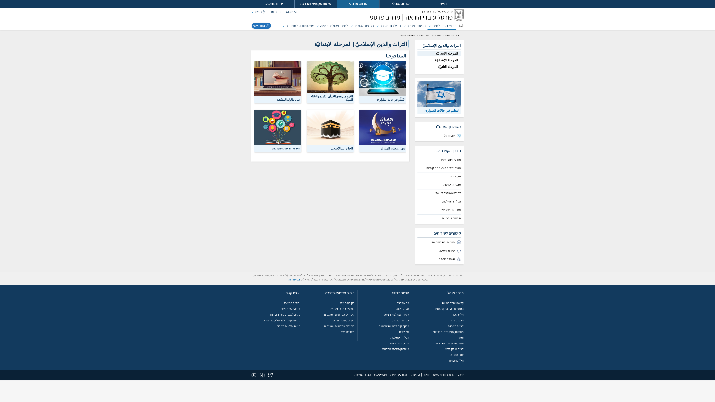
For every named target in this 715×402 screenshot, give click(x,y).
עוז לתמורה (457, 355)
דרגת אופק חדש (454, 349)
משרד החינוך (437, 11)
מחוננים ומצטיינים (451, 210)
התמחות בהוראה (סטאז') (449, 309)
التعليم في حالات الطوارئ (442, 110)
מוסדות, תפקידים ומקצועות (448, 332)
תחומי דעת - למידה (444, 26)
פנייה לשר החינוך (290, 309)
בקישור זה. (294, 279)
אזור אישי (259, 25)
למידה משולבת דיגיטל (334, 26)
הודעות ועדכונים (451, 218)
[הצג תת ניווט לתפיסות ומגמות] (405, 25)
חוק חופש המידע (399, 375)
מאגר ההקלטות (452, 185)
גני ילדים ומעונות (390, 26)
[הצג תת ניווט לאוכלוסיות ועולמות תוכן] (284, 25)
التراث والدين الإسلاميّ (441, 45)
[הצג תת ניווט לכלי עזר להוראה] (352, 25)
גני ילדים (404, 332)
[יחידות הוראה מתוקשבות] (277, 131)
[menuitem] (439, 136)
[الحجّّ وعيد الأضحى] (330, 131)
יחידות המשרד (292, 303)
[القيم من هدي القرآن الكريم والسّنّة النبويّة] (330, 82)
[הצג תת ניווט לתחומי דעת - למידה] (430, 25)
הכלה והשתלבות (451, 201)
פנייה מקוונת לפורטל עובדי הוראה (281, 320)
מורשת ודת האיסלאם (417, 35)
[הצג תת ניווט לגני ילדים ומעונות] (378, 25)
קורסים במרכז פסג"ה (343, 309)
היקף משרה (457, 320)
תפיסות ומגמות (416, 26)
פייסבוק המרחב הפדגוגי (395, 349)
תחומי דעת (402, 303)
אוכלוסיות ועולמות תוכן (299, 26)
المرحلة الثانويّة (448, 67)
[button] (291, 11)
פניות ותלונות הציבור (288, 326)
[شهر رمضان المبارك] (382, 131)
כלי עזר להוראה (364, 26)
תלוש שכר (458, 315)
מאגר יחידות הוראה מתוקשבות (443, 168)
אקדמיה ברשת (401, 320)
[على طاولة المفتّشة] (277, 82)
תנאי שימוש (380, 375)
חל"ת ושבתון (456, 361)
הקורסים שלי (347, 303)
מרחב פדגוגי (457, 35)
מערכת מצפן (347, 332)
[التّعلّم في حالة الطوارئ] (382, 82)
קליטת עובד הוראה (453, 303)
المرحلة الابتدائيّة (447, 53)
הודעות (415, 375)
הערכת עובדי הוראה (343, 320)
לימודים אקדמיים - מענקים (339, 315)
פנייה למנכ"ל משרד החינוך (284, 315)
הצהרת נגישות (363, 375)
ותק (461, 337)
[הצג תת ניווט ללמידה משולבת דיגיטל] (318, 25)
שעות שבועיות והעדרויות (450, 343)
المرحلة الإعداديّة (446, 60)
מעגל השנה (454, 176)
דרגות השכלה (456, 326)
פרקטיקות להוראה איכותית (394, 326)
